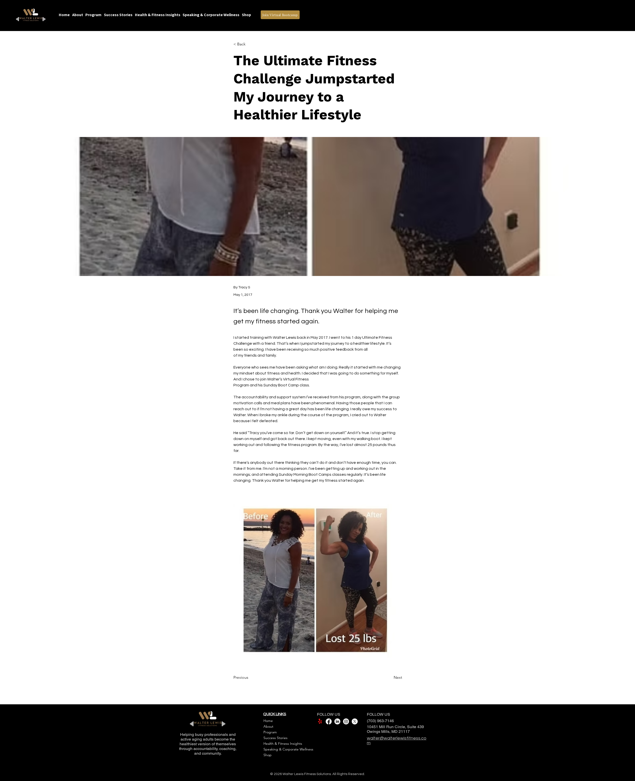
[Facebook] (329, 721)
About (268, 726)
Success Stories (275, 738)
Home (268, 720)
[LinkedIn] (337, 721)
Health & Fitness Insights (282, 743)
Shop (267, 755)
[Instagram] (346, 721)
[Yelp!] (320, 721)
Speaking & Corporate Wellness (287, 749)
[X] (355, 721)
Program (270, 732)
